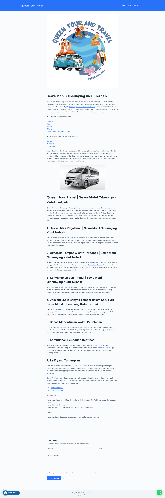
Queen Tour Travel (32, 5)
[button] (159, 492)
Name (50, 449)
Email (75, 449)
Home (123, 5)
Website (100, 449)
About (129, 5)
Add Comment (53, 455)
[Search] (143, 5)
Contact (137, 5)
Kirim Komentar (54, 478)
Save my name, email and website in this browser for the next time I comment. (72, 473)
